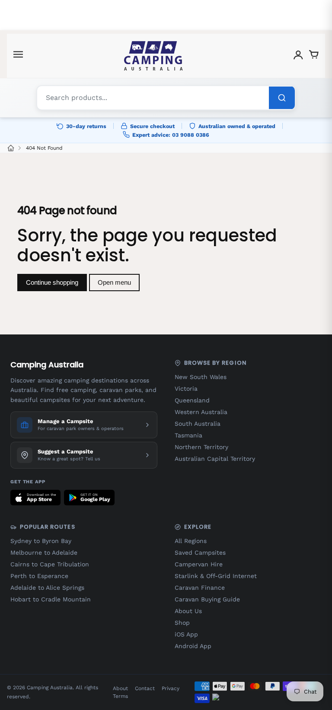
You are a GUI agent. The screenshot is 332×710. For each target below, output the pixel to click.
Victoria (186, 388)
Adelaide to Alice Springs (47, 587)
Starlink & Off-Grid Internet (216, 575)
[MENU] (18, 56)
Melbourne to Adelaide (43, 552)
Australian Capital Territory (215, 458)
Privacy (170, 688)
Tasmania (188, 435)
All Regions (191, 540)
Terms (120, 696)
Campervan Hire (199, 564)
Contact (145, 688)
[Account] (298, 56)
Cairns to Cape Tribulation (49, 564)
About (120, 688)
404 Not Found (44, 148)
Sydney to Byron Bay (40, 540)
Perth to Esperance (39, 575)
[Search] (282, 98)
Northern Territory (201, 446)
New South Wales (201, 376)
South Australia (197, 423)
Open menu (114, 282)
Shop (182, 622)
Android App (193, 646)
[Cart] (314, 56)
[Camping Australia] (153, 55)
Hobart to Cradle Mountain (50, 599)
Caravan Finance (200, 587)
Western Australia (201, 411)
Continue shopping (52, 282)
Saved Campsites (200, 552)
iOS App (186, 634)
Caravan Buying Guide (207, 599)
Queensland (192, 400)
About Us (188, 610)
